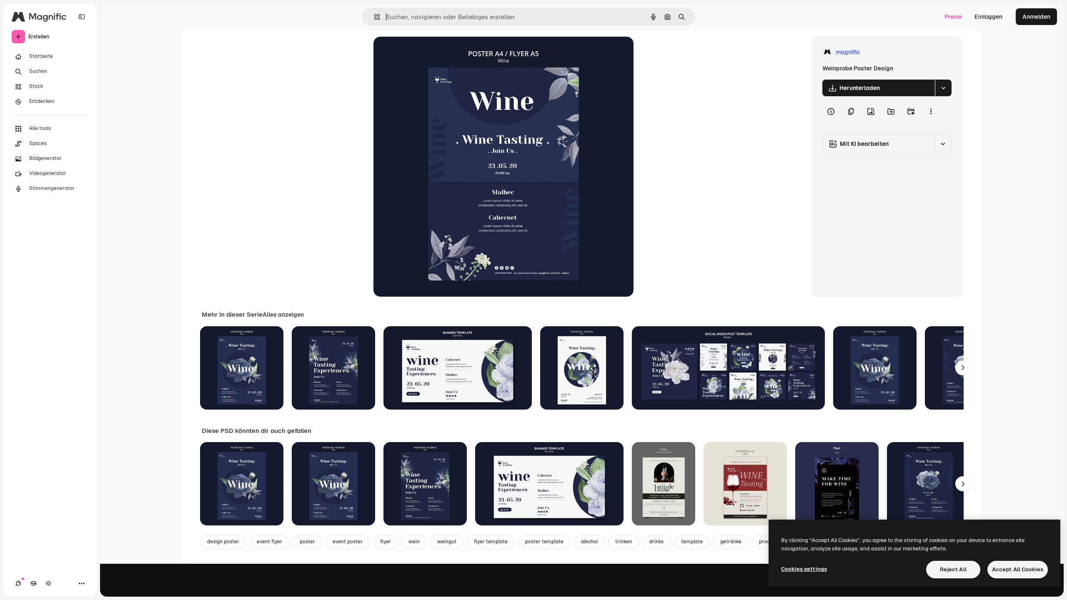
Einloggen (988, 16)
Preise (953, 16)
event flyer (269, 541)
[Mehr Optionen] (930, 111)
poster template (544, 541)
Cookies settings (804, 568)
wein (414, 541)
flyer (385, 541)
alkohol (589, 541)
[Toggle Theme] (48, 583)
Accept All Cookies (1017, 569)
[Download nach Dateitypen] (943, 88)
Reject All (953, 569)
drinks (656, 541)
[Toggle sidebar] (81, 16)
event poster (348, 541)
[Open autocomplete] (373, 17)
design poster (223, 541)
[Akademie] (33, 583)
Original (426, 52)
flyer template (491, 541)
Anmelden (1036, 16)
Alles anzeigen (283, 314)
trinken (623, 541)
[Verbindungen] (18, 583)
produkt (768, 541)
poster (307, 541)
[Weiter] (962, 368)
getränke (730, 541)
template (692, 541)
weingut (446, 541)
